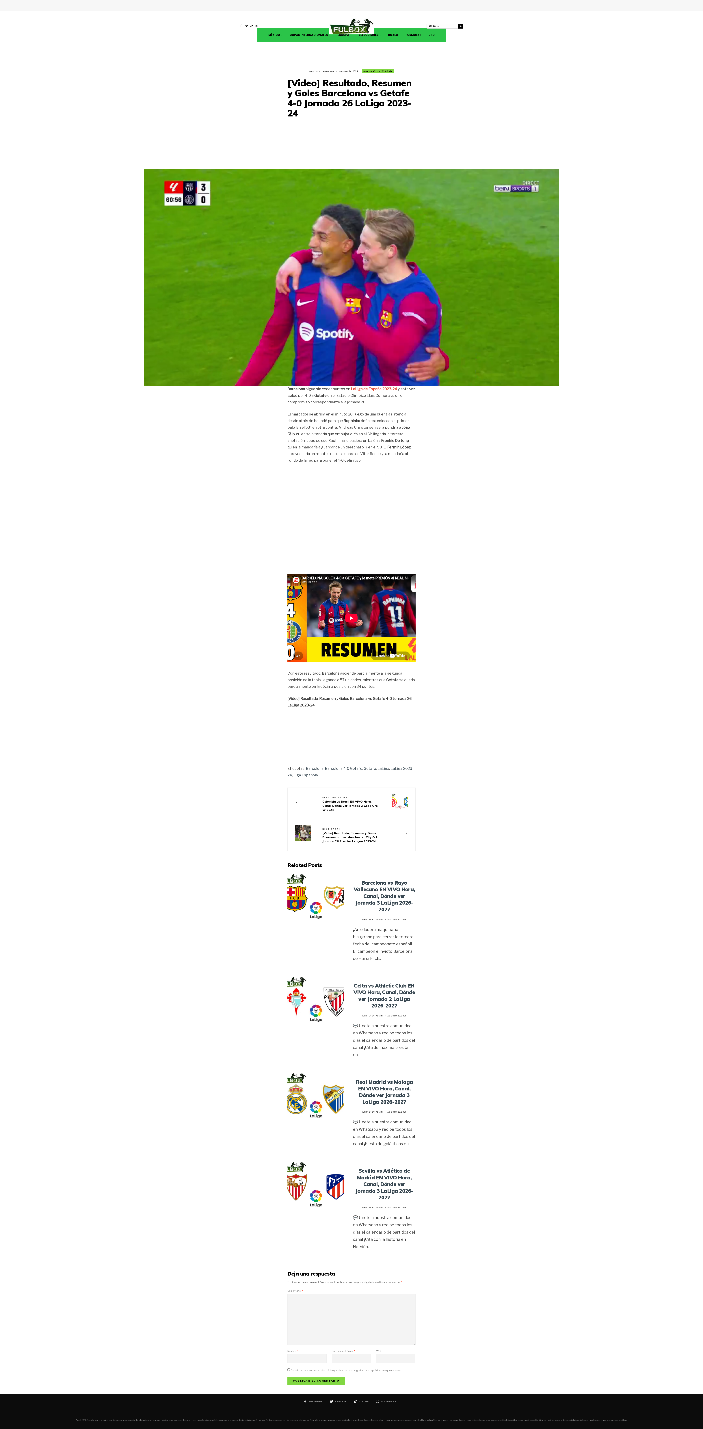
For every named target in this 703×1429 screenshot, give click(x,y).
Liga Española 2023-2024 (378, 71)
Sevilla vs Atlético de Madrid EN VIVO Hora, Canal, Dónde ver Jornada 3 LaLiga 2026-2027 (384, 1184)
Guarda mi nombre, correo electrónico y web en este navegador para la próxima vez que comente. (346, 1370)
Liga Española (305, 775)
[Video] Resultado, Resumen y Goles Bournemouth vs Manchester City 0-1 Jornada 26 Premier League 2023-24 (349, 835)
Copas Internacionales (309, 35)
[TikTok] (252, 26)
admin (379, 919)
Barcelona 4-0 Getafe (343, 768)
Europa (343, 35)
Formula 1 (413, 35)
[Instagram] (257, 26)
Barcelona (314, 768)
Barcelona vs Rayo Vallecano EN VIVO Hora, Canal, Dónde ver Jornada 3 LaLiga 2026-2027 (384, 896)
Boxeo (393, 35)
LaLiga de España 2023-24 (374, 389)
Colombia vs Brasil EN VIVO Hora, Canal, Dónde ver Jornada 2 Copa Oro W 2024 (350, 804)
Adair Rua (328, 71)
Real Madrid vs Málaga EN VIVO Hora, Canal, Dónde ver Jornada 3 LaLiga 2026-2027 (384, 1092)
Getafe (370, 768)
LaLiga (383, 768)
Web (379, 1351)
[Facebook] (241, 26)
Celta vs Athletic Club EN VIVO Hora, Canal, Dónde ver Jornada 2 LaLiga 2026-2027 (384, 995)
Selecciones (369, 35)
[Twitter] (247, 26)
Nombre (292, 1351)
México (274, 35)
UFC (432, 35)
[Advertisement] (351, 144)
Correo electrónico (343, 1351)
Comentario (295, 1290)
